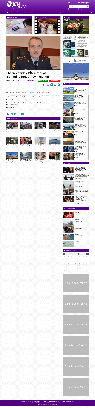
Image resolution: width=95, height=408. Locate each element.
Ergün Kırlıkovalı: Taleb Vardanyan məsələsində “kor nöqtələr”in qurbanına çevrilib (81, 190)
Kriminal (86, 12)
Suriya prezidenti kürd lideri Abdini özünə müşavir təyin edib (79, 118)
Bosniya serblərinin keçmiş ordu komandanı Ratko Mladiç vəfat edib (80, 154)
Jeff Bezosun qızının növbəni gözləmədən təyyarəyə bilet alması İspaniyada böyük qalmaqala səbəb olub (40, 162)
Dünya (18, 12)
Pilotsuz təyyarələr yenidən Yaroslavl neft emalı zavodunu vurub (79, 96)
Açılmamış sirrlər (47, 12)
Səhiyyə (60, 12)
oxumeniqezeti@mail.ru (57, 403)
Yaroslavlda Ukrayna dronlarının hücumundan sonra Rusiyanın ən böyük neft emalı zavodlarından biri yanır (40, 147)
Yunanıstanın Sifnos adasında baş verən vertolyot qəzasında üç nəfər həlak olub (11, 146)
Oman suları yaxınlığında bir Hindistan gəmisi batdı (54, 145)
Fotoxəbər (77, 212)
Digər (91, 12)
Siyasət (13, 12)
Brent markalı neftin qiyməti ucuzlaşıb (79, 132)
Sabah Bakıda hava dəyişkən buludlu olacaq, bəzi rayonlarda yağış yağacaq (80, 89)
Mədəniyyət (38, 12)
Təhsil (54, 12)
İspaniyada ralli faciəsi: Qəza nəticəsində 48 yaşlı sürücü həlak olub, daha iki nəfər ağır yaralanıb (40, 132)
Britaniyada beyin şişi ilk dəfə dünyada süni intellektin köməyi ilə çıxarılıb (80, 148)
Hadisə (10, 80)
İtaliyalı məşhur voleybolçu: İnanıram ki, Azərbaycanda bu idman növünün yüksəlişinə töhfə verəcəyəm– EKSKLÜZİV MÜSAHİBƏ (81, 199)
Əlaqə (87, 9)
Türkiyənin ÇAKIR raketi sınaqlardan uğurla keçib (80, 103)
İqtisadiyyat (24, 12)
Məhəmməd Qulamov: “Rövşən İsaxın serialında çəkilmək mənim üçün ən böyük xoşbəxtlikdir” (80, 169)
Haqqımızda (82, 9)
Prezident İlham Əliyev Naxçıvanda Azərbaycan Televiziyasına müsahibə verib (80, 183)
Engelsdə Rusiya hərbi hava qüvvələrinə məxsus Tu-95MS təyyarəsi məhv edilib (80, 126)
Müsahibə (70, 12)
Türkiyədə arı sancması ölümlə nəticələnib (54, 160)
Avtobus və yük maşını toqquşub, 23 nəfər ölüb (54, 130)
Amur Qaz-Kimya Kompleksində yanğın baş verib (25, 131)
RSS (48, 403)
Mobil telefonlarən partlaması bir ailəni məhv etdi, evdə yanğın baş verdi (26, 146)
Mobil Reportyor (82, 3)
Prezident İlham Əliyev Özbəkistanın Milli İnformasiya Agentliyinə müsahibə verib (82, 175)
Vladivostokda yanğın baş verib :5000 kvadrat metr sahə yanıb (26, 160)
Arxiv (77, 9)
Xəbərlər (31, 12)
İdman (65, 12)
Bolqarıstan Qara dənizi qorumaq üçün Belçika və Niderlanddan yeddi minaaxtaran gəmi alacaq (80, 140)
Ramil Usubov (30, 92)
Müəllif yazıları (79, 12)
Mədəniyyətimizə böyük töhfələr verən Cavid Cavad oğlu (80, 111)
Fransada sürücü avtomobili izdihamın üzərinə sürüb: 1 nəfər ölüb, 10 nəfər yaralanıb (12, 131)
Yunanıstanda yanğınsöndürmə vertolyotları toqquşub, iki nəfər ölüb (11, 161)
